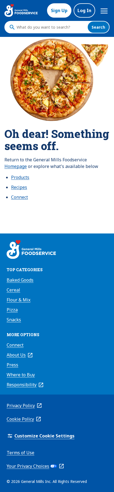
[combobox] (50, 27)
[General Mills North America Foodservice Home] (21, 10)
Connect (19, 197)
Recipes (19, 187)
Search (98, 27)
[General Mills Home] (31, 250)
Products (20, 177)
